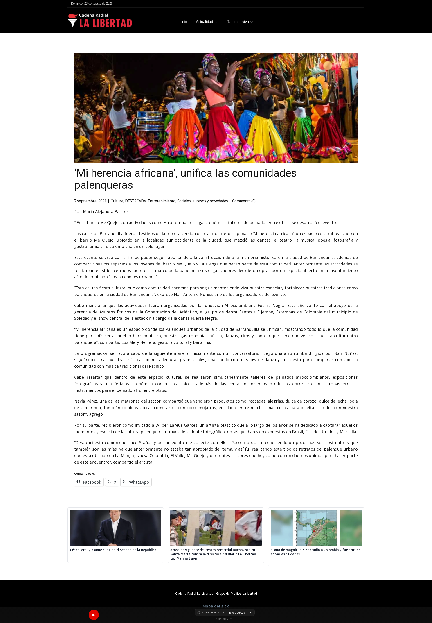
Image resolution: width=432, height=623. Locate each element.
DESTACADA (135, 200)
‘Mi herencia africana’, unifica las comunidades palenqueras (185, 179)
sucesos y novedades (210, 200)
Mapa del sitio (216, 606)
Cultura (117, 200)
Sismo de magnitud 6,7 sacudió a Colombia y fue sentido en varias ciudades (316, 552)
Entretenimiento (162, 200)
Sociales (184, 200)
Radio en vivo (238, 22)
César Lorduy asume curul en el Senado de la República (113, 550)
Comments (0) (244, 200)
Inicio (182, 22)
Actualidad (204, 22)
